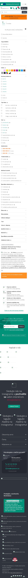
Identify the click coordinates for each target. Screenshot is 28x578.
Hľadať (24, 12)
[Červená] (14, 70)
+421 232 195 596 (14, 8)
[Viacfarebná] (7, 73)
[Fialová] (17, 70)
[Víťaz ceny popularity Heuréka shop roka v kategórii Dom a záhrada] (5, 8)
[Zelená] (19, 70)
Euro (25, 4)
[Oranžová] (12, 70)
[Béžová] (10, 70)
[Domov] (3, 22)
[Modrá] (22, 70)
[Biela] (2, 70)
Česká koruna (23, 4)
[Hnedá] (24, 70)
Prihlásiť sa (16, 8)
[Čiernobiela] (10, 73)
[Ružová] (5, 70)
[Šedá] (2, 73)
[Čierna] (5, 73)
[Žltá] (7, 70)
